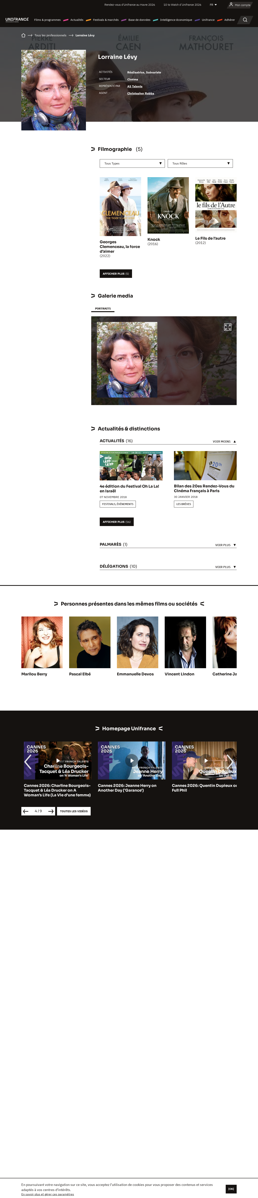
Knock (154, 239)
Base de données (139, 20)
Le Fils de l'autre (210, 238)
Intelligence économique (176, 20)
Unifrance (208, 20)
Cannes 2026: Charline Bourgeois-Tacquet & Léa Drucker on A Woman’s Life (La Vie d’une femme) (54, 790)
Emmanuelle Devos (135, 674)
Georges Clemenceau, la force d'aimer (120, 247)
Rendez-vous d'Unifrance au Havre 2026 (129, 4)
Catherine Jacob (228, 674)
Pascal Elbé (80, 674)
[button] (227, 327)
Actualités (76, 20)
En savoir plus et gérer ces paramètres (47, 1194)
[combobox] (132, 163)
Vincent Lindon (179, 674)
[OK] (231, 1189)
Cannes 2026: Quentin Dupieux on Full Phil (202, 788)
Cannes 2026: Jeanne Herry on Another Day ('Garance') (124, 788)
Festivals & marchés (106, 20)
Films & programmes (47, 20)
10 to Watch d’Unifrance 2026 (182, 4)
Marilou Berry (34, 674)
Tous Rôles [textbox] (179, 163)
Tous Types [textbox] (112, 163)
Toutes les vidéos (74, 811)
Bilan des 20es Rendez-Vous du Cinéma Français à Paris (204, 488)
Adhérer (229, 20)
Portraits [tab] (103, 308)
